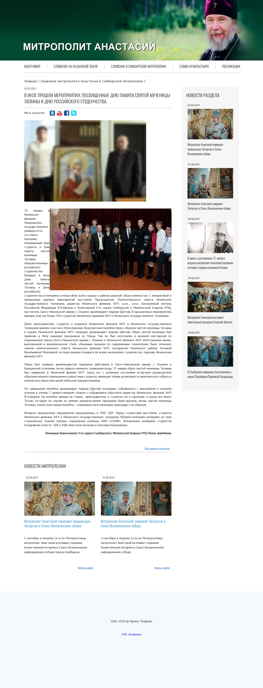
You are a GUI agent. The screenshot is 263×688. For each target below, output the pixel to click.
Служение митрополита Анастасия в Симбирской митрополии (92, 81)
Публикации (231, 66)
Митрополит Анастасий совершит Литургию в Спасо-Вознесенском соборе (133, 523)
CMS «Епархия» (131, 634)
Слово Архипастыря (194, 66)
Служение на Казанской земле (76, 66)
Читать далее (85, 567)
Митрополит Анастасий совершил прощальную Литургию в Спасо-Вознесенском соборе (57, 523)
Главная (30, 81)
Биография (32, 66)
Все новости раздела (157, 448)
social (52, 113)
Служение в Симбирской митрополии (138, 66)
